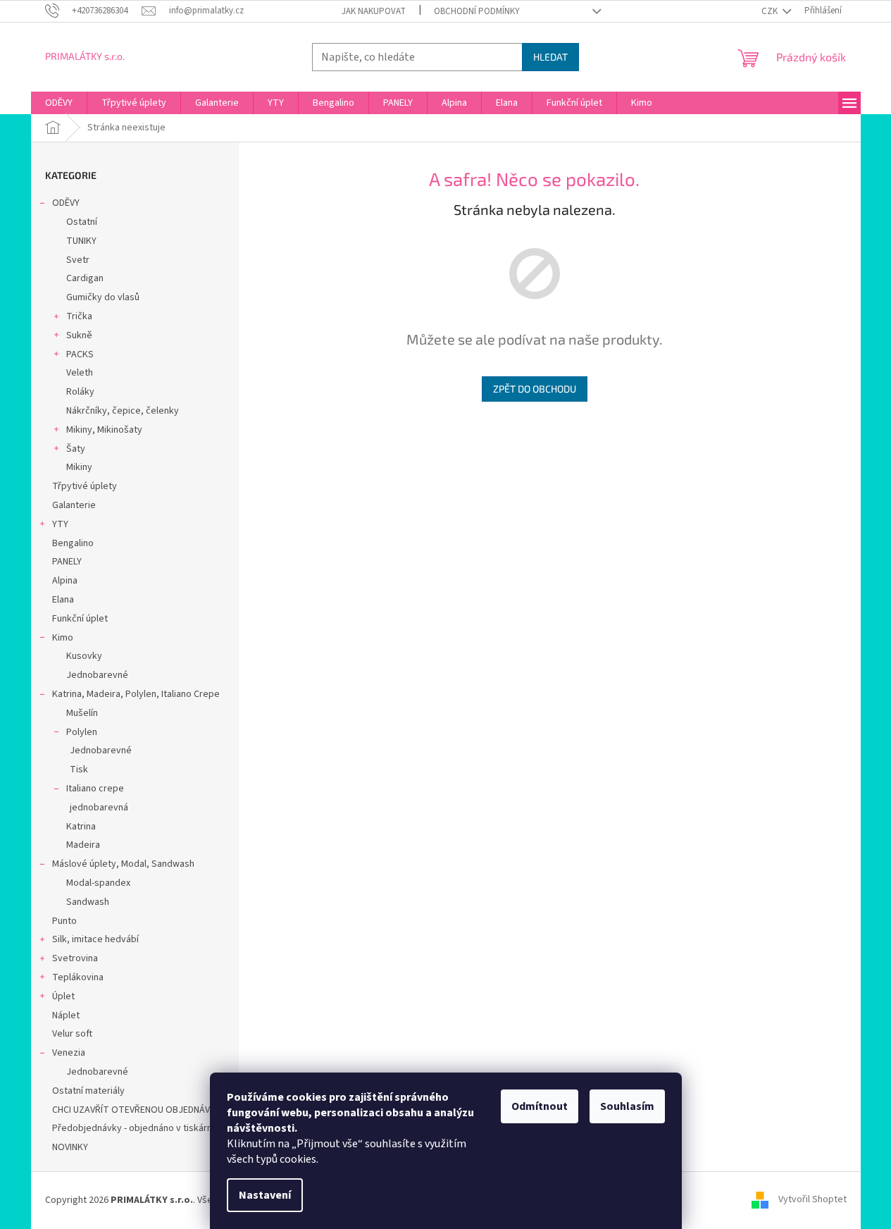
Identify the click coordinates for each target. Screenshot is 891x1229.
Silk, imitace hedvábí (95, 939)
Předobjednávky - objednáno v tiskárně (135, 1128)
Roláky (80, 392)
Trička (79, 316)
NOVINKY (70, 1147)
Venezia (68, 1053)
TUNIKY (81, 241)
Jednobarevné (97, 675)
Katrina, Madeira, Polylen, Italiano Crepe (136, 694)
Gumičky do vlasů (102, 297)
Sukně (79, 335)
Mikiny (79, 467)
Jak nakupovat (374, 11)
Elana (63, 600)
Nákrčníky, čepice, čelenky (122, 411)
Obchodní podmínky (477, 11)
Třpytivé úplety (84, 486)
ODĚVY (66, 203)
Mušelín (82, 713)
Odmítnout (539, 1106)
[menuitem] (59, 103)
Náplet (66, 1015)
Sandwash (87, 902)
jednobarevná (99, 808)
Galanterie (74, 505)
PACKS (80, 354)
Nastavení (265, 1195)
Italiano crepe (95, 789)
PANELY (67, 562)
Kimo (62, 638)
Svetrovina (75, 958)
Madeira (83, 845)
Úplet (63, 996)
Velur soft (72, 1034)
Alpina (64, 581)
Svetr (77, 260)
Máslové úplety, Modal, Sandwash (123, 864)
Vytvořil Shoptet (812, 1200)
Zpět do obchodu (534, 389)
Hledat (550, 57)
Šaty (75, 449)
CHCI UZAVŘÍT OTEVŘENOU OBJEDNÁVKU (136, 1110)
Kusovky (84, 656)
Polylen (81, 732)
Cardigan (85, 278)
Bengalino (73, 543)
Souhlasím (627, 1106)
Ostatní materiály (88, 1091)
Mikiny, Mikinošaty (104, 430)
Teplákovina (78, 977)
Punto (64, 921)
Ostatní (81, 222)
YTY (60, 524)
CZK (770, 11)
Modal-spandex (98, 883)
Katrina (81, 827)
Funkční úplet (80, 619)
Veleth (79, 373)
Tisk (79, 769)
